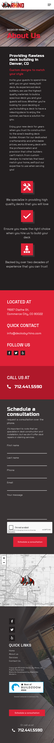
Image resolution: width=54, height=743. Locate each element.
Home (12, 651)
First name (13, 445)
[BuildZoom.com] (26, 688)
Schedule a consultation (27, 712)
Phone (10, 470)
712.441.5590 (28, 386)
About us (13, 654)
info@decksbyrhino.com (24, 333)
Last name (13, 458)
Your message (15, 495)
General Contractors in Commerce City (26, 696)
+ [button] (4, 558)
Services (13, 657)
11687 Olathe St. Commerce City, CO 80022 (25, 312)
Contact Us (15, 661)
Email (10, 482)
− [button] (4, 562)
